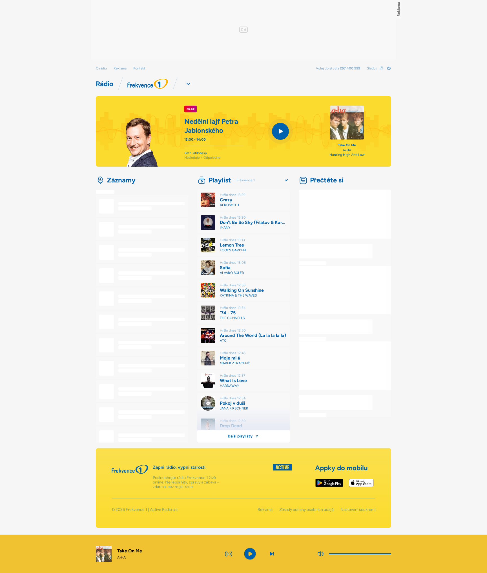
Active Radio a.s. (164, 509)
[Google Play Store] (329, 483)
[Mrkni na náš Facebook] (389, 68)
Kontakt (139, 68)
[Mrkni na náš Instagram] (381, 68)
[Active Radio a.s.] (282, 476)
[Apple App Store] (361, 483)
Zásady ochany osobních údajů (306, 509)
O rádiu (101, 68)
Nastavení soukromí (357, 509)
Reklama (120, 68)
